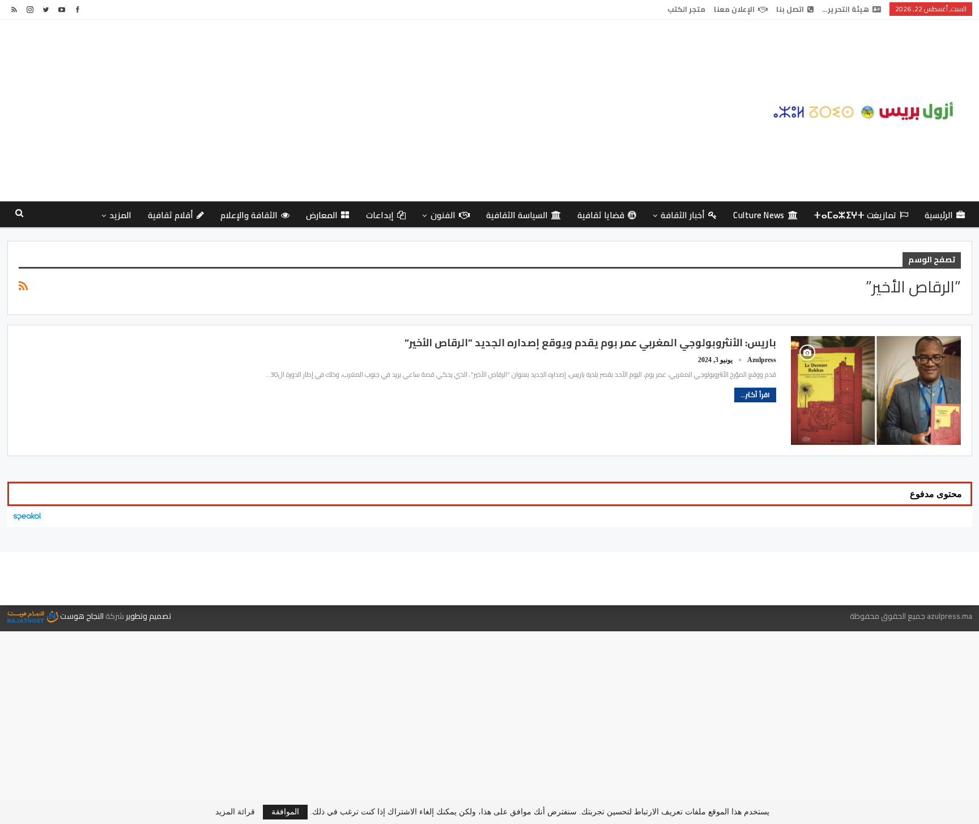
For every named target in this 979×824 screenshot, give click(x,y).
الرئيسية (939, 215)
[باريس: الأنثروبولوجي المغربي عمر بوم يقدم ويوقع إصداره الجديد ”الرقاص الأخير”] (876, 390)
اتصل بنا (790, 9)
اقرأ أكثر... (755, 394)
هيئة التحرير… (845, 9)
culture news (759, 215)
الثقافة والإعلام (248, 215)
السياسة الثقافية (516, 215)
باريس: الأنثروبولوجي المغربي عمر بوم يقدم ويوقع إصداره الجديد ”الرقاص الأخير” (590, 342)
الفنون (443, 215)
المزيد (120, 215)
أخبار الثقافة (682, 215)
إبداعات (380, 215)
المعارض (322, 215)
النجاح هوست (81, 616)
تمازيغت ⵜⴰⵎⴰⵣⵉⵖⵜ (855, 215)
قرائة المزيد (235, 812)
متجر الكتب (686, 9)
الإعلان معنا (734, 9)
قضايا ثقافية (600, 215)
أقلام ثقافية (170, 215)
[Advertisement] (326, 110)
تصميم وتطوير (148, 616)
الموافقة (285, 812)
